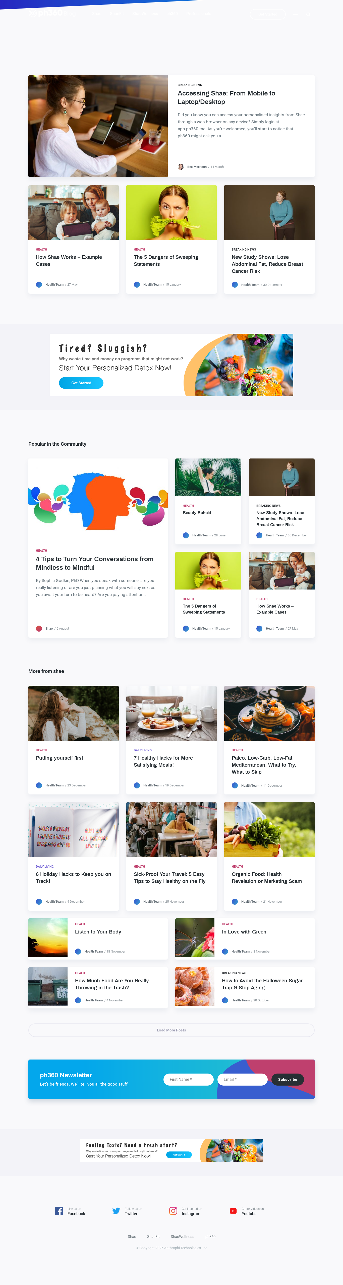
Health (41, 249)
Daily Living (143, 750)
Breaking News (190, 85)
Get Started (267, 14)
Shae (96, 13)
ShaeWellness (145, 13)
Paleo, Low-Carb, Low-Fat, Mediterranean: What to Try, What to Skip (264, 765)
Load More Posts (171, 1030)
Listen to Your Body (98, 931)
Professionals (198, 13)
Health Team (54, 284)
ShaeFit (117, 13)
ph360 (172, 13)
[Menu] (295, 14)
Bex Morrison (197, 167)
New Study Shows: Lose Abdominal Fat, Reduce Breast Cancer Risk (267, 264)
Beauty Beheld (197, 513)
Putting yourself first (59, 758)
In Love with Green (244, 931)
